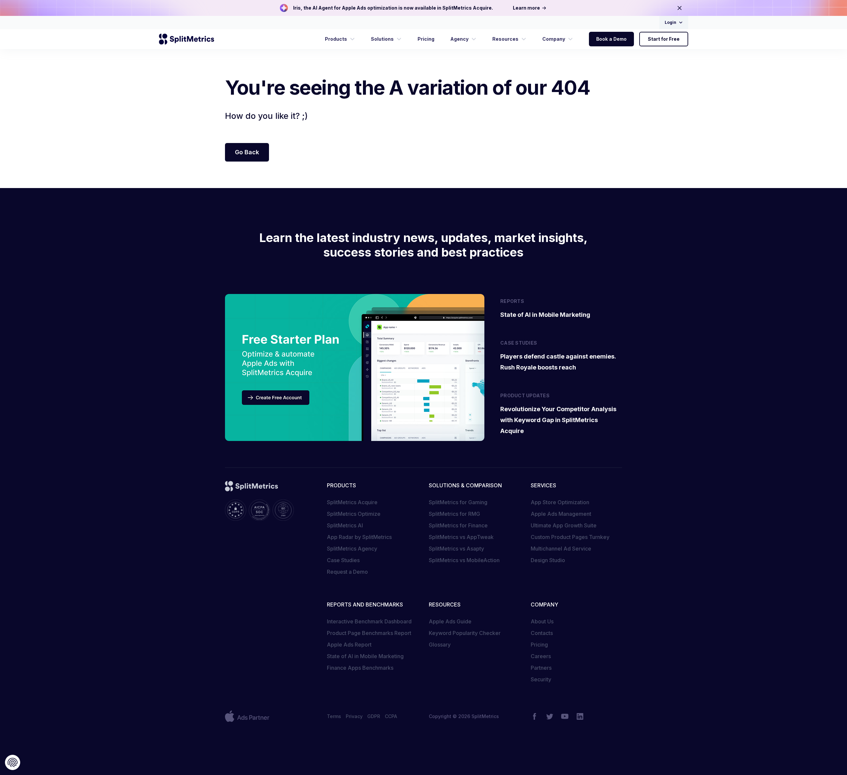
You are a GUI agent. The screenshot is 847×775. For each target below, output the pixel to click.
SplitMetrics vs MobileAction (464, 560)
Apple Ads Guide (450, 621)
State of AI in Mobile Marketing (365, 656)
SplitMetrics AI (345, 525)
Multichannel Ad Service (561, 548)
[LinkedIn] (580, 716)
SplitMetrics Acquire (352, 502)
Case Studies (343, 560)
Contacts (542, 633)
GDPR (373, 716)
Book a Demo (611, 39)
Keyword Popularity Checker (465, 633)
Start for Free (664, 39)
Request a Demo (347, 571)
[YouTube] (564, 716)
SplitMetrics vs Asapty (456, 548)
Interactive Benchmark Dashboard (369, 621)
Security (541, 679)
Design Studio (548, 560)
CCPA (391, 716)
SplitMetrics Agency (352, 548)
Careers (541, 656)
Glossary (440, 644)
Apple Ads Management (561, 513)
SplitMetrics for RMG (454, 513)
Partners (541, 667)
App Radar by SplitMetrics (359, 537)
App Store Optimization (560, 502)
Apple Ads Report (349, 644)
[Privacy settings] (12, 762)
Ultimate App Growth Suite (564, 525)
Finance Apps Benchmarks (360, 667)
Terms (334, 716)
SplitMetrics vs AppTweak (461, 537)
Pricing (539, 644)
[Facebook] (534, 716)
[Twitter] (549, 716)
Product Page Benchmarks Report (369, 633)
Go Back (247, 152)
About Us (542, 621)
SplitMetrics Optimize (353, 513)
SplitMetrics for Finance (458, 525)
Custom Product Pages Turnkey (570, 537)
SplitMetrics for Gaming (458, 502)
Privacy (354, 716)
